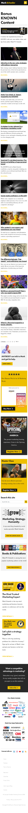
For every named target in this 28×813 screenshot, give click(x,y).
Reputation (6, 772)
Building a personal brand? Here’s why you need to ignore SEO (13, 292)
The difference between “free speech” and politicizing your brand (14, 260)
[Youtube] (20, 751)
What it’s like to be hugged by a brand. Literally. (12, 324)
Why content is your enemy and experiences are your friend (12, 228)
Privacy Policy (7, 780)
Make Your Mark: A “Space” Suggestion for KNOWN (11, 96)
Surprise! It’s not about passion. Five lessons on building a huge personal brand (14, 162)
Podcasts (5, 763)
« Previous (3, 341)
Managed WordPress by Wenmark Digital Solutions (14, 805)
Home (5, 759)
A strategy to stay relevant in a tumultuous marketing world (11, 127)
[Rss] (26, 751)
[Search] (26, 501)
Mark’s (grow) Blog (8, 786)
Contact (5, 790)
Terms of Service (7, 767)
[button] (25, 2)
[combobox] (13, 501)
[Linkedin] (14, 751)
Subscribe (6, 776)
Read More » (4, 75)
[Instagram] (17, 751)
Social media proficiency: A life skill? (14, 196)
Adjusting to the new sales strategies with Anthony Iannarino (14, 64)
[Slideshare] (23, 751)
